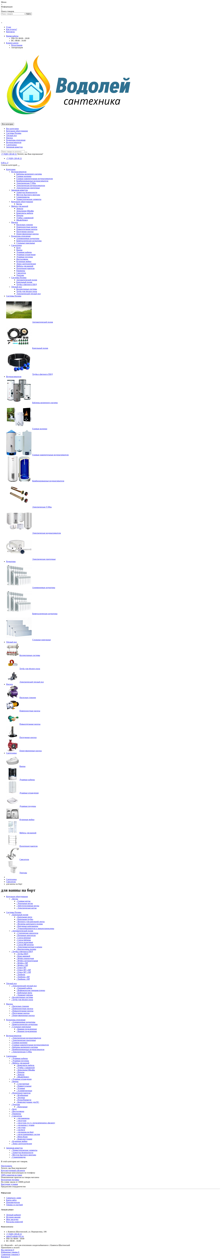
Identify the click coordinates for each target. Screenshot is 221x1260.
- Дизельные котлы (24, 903)
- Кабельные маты (24, 993)
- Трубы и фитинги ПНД (22, 951)
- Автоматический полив (22, 931)
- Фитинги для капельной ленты (30, 921)
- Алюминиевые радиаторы (23, 1022)
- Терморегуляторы (24, 995)
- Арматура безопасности (22, 1152)
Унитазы (20, 275)
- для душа (20, 1127)
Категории (10, 169)
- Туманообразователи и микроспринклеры (35, 928)
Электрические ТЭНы (26, 183)
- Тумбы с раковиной (25, 1068)
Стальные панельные (25, 243)
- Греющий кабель (24, 988)
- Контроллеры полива (26, 949)
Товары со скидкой (14, 1205)
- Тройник (20, 974)
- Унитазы (15, 1104)
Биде (18, 248)
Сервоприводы (23, 197)
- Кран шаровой (23, 956)
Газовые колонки (23, 176)
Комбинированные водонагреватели (32, 181)
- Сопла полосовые (24, 942)
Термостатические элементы (28, 199)
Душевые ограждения (25, 254)
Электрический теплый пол (28, 294)
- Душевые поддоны (20, 1061)
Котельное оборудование (17, 131)
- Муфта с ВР (22, 963)
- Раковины (16, 1114)
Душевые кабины (24, 252)
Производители (13, 1202)
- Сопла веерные (23, 938)
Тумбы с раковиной (25, 218)
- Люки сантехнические (21, 1143)
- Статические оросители (27, 933)
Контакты (10, 32)
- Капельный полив (19, 915)
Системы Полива (13, 133)
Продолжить (6, 1166)
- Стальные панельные (21, 1027)
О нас (8, 27)
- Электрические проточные (23, 1040)
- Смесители (16, 1116)
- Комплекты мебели (25, 1065)
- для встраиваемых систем (28, 1134)
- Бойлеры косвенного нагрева (24, 1047)
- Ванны (14, 1081)
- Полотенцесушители (21, 1093)
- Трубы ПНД (22, 954)
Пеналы (19, 215)
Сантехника (11, 145)
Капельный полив (24, 282)
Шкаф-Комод (22, 220)
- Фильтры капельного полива (29, 924)
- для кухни (21, 1120)
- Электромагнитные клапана (29, 947)
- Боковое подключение (26, 1029)
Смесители (21, 273)
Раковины (20, 271)
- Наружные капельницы (27, 926)
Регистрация (16, 45)
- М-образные (22, 1095)
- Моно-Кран (22, 1137)
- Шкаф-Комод (22, 1077)
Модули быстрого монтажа (28, 195)
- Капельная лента (24, 917)
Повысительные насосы (26, 229)
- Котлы (14, 899)
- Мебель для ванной (20, 1063)
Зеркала (19, 208)
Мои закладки (12, 1219)
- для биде (20, 1130)
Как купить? (11, 29)
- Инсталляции (17, 1111)
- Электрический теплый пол (24, 986)
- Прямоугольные (23, 1086)
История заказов (13, 1217)
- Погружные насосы (20, 1013)
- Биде (14, 1109)
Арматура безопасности (26, 192)
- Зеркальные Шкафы (25, 1070)
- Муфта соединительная (27, 961)
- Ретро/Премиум (23, 1100)
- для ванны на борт (25, 1132)
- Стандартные (22, 1084)
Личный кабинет (13, 1215)
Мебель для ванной (19, 206)
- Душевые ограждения (21, 1079)
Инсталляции (22, 259)
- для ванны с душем (25, 1125)
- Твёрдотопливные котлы (27, 906)
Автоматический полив (26, 280)
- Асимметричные (24, 1091)
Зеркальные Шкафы (25, 211)
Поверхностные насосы (26, 227)
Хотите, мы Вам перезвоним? (30, 154)
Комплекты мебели (24, 213)
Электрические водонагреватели (30, 185)
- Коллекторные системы (22, 997)
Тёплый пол (11, 135)
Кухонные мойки (23, 261)
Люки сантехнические (26, 264)
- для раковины (23, 1118)
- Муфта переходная (25, 958)
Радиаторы (11, 561)
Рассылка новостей (14, 1222)
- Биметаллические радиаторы (24, 1024)
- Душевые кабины (19, 1058)
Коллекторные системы (26, 289)
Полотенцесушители (25, 268)
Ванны (19, 250)
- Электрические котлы (26, 908)
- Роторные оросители (26, 935)
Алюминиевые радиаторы (27, 238)
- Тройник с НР (23, 979)
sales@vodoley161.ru (15, 1236)
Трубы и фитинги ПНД (26, 284)
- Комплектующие (24, 1139)
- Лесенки (20, 1097)
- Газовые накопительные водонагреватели (30, 1045)
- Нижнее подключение (26, 1031)
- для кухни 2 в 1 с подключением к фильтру (35, 1123)
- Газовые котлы (23, 901)
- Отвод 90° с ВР (23, 970)
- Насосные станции (20, 1006)
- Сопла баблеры (23, 940)
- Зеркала (20, 1074)
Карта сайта (11, 1200)
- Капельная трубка (24, 919)
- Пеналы (20, 1072)
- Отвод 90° (21, 968)
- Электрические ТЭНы (21, 1052)
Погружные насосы (25, 231)
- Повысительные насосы (22, 1011)
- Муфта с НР (22, 965)
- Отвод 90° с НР (23, 972)
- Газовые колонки (19, 1042)
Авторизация (17, 47)
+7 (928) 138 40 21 (14, 158)
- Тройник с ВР (23, 977)
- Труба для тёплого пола (22, 999)
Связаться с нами (13, 1198)
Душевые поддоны (24, 257)
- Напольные (21, 1107)
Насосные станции (24, 225)
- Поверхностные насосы (22, 1008)
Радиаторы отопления (15, 140)
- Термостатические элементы (24, 1150)
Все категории (12, 128)
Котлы (19, 204)
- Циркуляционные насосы (23, 1015)
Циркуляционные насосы (27, 234)
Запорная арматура (14, 147)
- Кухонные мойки (19, 1141)
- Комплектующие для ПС (27, 1102)
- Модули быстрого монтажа (23, 1155)
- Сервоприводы (18, 1157)
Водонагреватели (13, 142)
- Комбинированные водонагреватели (27, 1049)
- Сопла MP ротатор (25, 944)
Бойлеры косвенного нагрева (29, 174)
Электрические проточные (28, 188)
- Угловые (20, 1088)
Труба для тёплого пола (26, 291)
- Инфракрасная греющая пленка (30, 990)
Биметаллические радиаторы (29, 241)
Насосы (9, 138)
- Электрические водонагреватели (26, 1038)
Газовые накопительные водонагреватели (34, 178)
